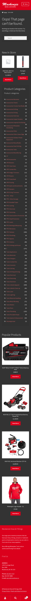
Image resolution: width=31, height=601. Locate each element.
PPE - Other (9, 196)
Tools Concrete (10, 265)
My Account (5, 598)
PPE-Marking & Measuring (14, 225)
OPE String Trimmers (12, 192)
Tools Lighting (10, 295)
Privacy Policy (6, 591)
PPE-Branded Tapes (12, 202)
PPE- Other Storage (12, 199)
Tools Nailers (10, 305)
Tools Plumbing (11, 311)
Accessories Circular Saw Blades (15, 106)
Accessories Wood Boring (13, 153)
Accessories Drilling (12, 109)
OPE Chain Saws (11, 166)
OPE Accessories (11, 159)
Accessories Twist (11, 149)
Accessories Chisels (12, 103)
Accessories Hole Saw (12, 116)
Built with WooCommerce (19, 591)
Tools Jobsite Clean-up (13, 288)
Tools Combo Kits (11, 262)
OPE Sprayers (10, 189)
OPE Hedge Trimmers (12, 172)
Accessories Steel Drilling (13, 146)
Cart (24, 596)
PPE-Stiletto (10, 242)
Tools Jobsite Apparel (12, 285)
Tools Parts (9, 308)
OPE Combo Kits (11, 169)
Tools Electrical (11, 275)
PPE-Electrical (10, 209)
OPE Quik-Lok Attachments (14, 186)
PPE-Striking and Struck (13, 245)
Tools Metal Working (12, 301)
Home (5, 12)
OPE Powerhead (11, 179)
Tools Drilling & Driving (13, 272)
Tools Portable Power (12, 315)
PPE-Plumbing (10, 235)
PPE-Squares (10, 239)
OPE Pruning (10, 182)
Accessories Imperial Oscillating (15, 122)
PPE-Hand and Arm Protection (15, 215)
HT (7, 156)
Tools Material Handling (13, 298)
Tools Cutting (10, 268)
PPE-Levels (9, 222)
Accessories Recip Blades (13, 143)
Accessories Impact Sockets (14, 119)
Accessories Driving (12, 112)
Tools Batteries (11, 255)
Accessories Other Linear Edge (15, 134)
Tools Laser (9, 291)
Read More (8, 79)
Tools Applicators (11, 252)
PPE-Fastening (10, 212)
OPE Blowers (10, 163)
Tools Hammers (11, 282)
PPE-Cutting (10, 206)
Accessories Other (11, 131)
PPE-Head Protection (12, 219)
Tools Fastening (11, 278)
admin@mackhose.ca (12, 578)
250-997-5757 (10, 574)
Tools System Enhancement (14, 318)
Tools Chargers (10, 258)
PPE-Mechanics (11, 229)
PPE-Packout (10, 232)
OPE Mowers (10, 176)
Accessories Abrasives (12, 99)
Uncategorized (10, 321)
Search (15, 598)
